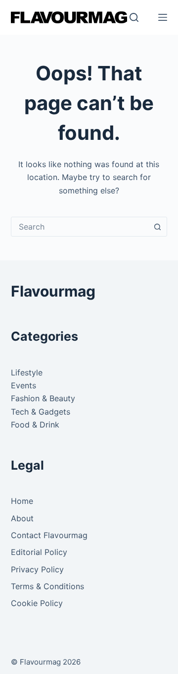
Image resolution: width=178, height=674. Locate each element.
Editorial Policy (39, 552)
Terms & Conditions (47, 586)
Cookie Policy (37, 603)
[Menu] (162, 17)
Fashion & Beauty (43, 398)
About (22, 518)
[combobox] (79, 227)
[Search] (134, 17)
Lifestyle (27, 372)
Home (22, 501)
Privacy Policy (37, 569)
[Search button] (157, 226)
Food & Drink (35, 424)
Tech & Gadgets (40, 412)
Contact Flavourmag (49, 535)
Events (23, 385)
